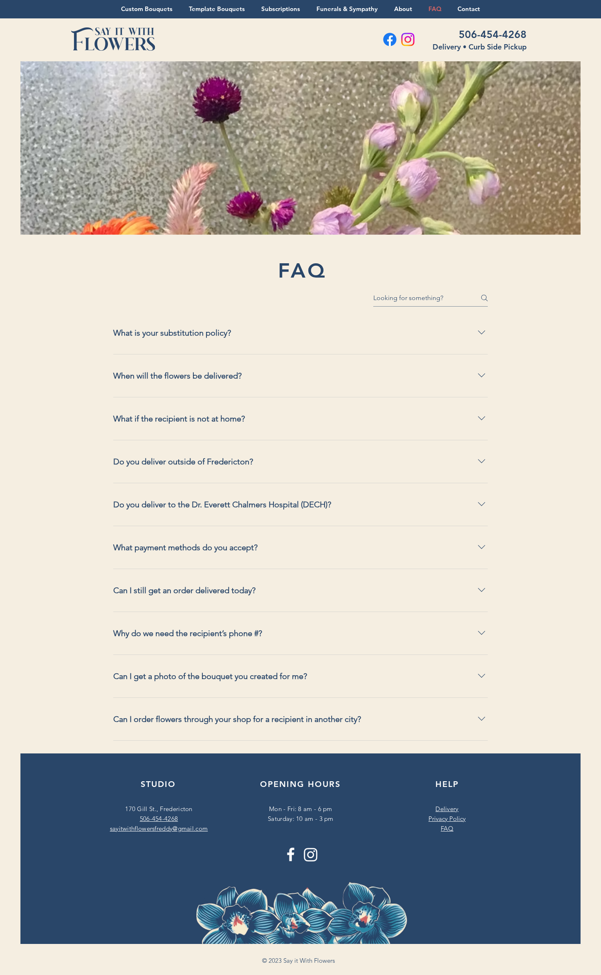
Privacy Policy (447, 819)
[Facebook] (291, 854)
